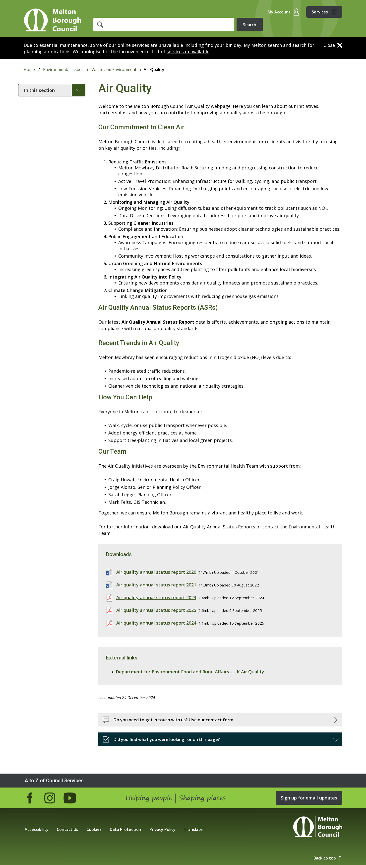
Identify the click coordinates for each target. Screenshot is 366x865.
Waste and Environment (114, 69)
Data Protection (125, 829)
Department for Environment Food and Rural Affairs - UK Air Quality (190, 672)
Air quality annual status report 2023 (156, 597)
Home (52, 19)
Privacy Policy (162, 829)
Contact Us (67, 829)
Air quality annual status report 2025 (156, 610)
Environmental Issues (63, 69)
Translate (193, 829)
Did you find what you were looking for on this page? (166, 739)
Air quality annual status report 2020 (156, 572)
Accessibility (37, 829)
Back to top (324, 858)
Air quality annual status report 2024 (156, 623)
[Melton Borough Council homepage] (317, 827)
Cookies (94, 829)
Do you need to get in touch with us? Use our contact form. (173, 719)
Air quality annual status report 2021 (156, 585)
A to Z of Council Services (54, 781)
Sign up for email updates (309, 798)
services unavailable (188, 52)
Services (320, 12)
